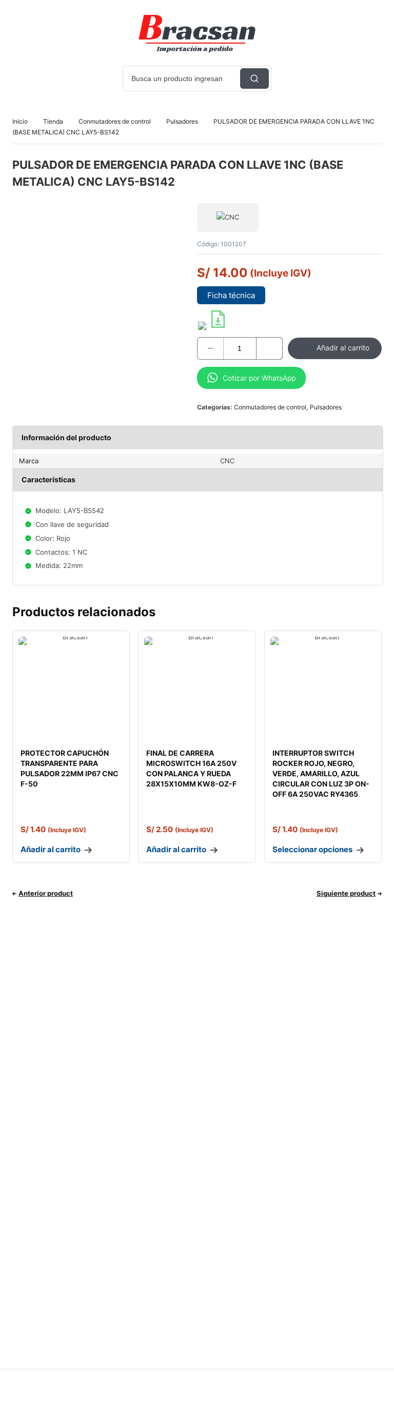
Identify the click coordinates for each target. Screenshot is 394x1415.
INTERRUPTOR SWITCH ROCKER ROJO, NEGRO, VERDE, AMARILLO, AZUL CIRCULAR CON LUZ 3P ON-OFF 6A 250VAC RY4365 (320, 773)
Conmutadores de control (114, 121)
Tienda (53, 121)
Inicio (20, 121)
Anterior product (45, 893)
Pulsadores (182, 121)
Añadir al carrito (343, 347)
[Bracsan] (197, 33)
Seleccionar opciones (312, 849)
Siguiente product (346, 893)
